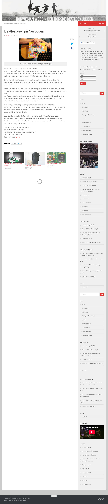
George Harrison (86, 195)
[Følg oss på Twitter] (103, 24)
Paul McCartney (86, 202)
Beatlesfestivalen (86, 177)
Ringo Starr (85, 206)
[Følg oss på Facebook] (100, 24)
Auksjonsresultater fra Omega (33, 165)
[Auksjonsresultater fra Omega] (35, 158)
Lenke (18, 137)
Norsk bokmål (87, 42)
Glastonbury (92, 276)
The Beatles (85, 210)
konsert (7, 23)
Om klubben (85, 107)
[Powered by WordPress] (10, 500)
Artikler (84, 118)
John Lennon (85, 199)
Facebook (83, 370)
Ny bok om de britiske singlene (54, 163)
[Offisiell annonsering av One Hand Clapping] (14, 157)
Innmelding (85, 111)
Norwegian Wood (18, 23)
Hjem (83, 103)
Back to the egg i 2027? (88, 225)
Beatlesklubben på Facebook (90, 181)
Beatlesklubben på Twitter (89, 185)
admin (8, 36)
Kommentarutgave (87, 238)
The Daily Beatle (86, 214)
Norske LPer (86, 126)
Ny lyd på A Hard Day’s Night (90, 229)
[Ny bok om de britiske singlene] (56, 157)
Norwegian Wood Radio (88, 115)
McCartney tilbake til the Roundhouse (92, 242)
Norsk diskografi (86, 122)
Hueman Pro (23, 500)
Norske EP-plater (87, 134)
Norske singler (87, 130)
